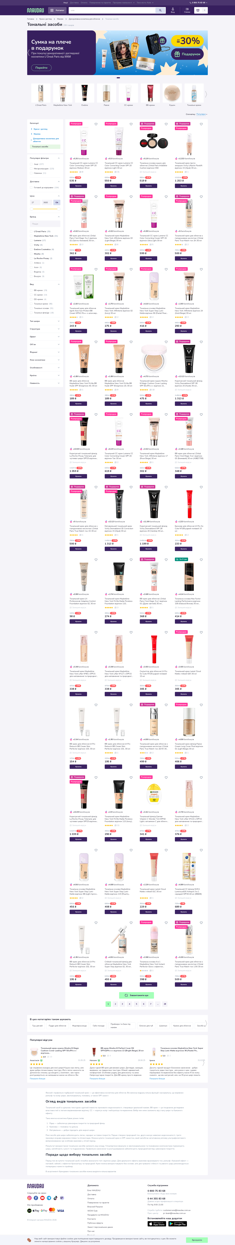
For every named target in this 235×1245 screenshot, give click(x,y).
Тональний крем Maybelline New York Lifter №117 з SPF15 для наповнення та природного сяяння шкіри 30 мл (119, 673)
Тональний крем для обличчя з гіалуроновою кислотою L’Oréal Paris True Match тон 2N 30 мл (189, 238)
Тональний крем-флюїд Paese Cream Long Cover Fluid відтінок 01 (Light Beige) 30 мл (189, 746)
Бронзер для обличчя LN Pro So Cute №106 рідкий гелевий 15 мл (189, 528)
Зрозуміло (197, 1240)
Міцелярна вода (79, 1025)
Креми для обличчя (182, 1025)
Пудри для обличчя (57, 1025)
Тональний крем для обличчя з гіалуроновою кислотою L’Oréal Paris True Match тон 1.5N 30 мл (189, 964)
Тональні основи (43, 308)
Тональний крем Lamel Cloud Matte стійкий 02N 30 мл (188, 672)
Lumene (40, 240)
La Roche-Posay (43, 258)
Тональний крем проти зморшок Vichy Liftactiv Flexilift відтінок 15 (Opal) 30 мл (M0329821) (188, 165)
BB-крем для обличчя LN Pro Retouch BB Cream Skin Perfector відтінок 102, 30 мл (82, 964)
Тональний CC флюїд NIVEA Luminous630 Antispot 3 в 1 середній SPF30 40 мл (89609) (188, 891)
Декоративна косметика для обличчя (84, 19)
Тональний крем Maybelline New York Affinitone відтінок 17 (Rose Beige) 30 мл (154, 456)
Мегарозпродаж (44, 168)
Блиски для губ (146, 1025)
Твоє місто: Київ (144, 2)
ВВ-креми (40, 290)
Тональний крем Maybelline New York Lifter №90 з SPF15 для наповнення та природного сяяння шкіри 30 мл (84, 673)
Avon (38, 267)
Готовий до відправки (46, 187)
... (157, 1004)
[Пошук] (160, 10)
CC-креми (40, 295)
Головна (30, 19)
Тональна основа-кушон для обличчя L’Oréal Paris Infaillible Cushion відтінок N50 (153, 165)
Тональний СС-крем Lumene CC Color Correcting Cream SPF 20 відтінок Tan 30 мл (119, 456)
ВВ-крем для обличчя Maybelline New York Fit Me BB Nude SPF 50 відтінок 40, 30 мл (83, 383)
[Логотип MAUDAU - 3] (57, 1186)
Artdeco (39, 263)
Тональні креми (43, 304)
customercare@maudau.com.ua (176, 1210)
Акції (65, 2)
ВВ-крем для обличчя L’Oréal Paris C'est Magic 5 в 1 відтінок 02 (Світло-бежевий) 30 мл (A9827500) (83, 238)
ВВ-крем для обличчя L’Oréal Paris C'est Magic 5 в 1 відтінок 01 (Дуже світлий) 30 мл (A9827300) (153, 601)
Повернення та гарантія (100, 2)
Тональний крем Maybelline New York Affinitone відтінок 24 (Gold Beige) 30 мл (189, 310)
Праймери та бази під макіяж (121, 1026)
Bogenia (39, 272)
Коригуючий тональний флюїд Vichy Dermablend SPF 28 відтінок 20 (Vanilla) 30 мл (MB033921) (153, 528)
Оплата (84, 2)
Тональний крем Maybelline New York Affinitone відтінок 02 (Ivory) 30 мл (119, 310)
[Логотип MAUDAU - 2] (36, 10)
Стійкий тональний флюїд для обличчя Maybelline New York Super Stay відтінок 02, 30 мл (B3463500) (118, 964)
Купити (78, 186)
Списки (187, 12)
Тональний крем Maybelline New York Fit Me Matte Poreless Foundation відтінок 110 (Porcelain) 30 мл (118, 601)
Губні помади (98, 1025)
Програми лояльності (122, 2)
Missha (39, 254)
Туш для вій (37, 1025)
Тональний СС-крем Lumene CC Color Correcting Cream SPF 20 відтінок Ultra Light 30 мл (154, 238)
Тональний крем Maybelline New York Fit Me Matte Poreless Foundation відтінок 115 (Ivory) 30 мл (118, 819)
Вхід (173, 12)
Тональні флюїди (44, 312)
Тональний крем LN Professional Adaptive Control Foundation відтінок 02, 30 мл (83, 601)
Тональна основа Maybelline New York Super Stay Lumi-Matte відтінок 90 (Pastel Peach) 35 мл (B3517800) (154, 310)
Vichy (38, 245)
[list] (29, 1198)
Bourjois (39, 276)
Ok (56, 202)
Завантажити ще (139, 995)
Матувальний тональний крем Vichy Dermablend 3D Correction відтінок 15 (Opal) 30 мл (119, 528)
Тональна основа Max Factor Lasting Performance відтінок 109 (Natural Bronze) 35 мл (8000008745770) (188, 601)
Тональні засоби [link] (112, 19)
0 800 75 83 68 (198, 2)
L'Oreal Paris (42, 231)
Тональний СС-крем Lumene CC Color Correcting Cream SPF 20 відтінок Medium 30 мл (84, 165)
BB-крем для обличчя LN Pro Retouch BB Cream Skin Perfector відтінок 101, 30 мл (117, 746)
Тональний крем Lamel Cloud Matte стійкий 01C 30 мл (153, 890)
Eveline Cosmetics (44, 249)
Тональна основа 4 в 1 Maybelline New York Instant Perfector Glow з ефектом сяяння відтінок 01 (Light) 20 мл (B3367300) (154, 964)
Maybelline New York (46, 236)
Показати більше (37, 1078)
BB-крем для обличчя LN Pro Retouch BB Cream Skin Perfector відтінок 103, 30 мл (82, 746)
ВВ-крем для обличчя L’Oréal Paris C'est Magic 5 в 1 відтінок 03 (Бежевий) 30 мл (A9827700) (189, 456)
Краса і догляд (45, 19)
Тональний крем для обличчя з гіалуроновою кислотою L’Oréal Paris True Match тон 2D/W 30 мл (154, 746)
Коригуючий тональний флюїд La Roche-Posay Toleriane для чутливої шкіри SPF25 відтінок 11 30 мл (83, 819)
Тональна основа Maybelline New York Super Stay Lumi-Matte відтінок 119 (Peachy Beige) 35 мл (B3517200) (117, 891)
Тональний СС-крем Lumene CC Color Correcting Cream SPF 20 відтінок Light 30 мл (119, 165)
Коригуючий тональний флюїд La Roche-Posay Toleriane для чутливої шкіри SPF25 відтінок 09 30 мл (83, 456)
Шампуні (163, 1025)
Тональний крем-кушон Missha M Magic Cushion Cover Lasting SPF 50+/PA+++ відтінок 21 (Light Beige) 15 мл (153, 383)
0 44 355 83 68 (156, 1198)
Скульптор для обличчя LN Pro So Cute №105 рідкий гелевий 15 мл (153, 673)
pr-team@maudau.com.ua (174, 1213)
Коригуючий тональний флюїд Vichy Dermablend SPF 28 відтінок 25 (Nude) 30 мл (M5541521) (188, 383)
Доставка (74, 2)
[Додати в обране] (96, 124)
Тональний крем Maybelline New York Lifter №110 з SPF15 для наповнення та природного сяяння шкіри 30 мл (189, 819)
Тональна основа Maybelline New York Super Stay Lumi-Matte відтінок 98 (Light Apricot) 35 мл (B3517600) (84, 891)
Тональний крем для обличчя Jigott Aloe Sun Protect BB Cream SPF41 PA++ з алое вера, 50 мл (84, 310)
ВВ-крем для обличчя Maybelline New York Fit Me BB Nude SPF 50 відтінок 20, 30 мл (118, 383)
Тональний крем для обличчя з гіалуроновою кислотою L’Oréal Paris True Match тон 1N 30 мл (84, 528)
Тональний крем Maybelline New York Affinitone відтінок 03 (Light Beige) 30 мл (119, 238)
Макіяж (60, 19)
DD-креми (40, 299)
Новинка (40, 173)
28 (165, 1004)
